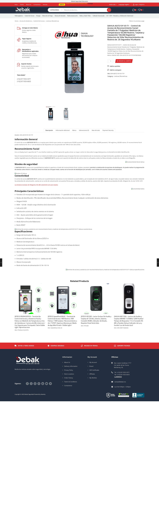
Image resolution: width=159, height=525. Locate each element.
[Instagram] (35, 383)
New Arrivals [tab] (96, 130)
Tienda (22, 4)
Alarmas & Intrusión (60, 15)
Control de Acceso (29, 15)
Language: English (124, 4)
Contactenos (36, 4)
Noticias (45, 4)
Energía (38, 15)
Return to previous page (136, 21)
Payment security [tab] (108, 130)
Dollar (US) (112, 4)
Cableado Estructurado (98, 15)
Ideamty (43, 394)
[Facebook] (27, 383)
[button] (62, 5)
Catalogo (90, 3)
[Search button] (109, 10)
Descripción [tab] (49, 130)
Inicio (16, 4)
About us (28, 4)
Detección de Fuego (47, 15)
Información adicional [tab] (63, 130)
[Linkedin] (42, 383)
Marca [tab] (74, 130)
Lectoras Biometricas (52, 21)
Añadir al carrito (125, 61)
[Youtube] (46, 383)
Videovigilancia (19, 15)
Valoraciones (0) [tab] (84, 130)
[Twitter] (31, 383)
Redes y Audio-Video (85, 15)
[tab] (49, 130)
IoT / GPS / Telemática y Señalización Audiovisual (119, 15)
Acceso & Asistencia (26, 21)
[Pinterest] (38, 383)
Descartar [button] (85, 1)
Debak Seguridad (29, 394)
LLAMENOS (118, 377)
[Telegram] (50, 383)
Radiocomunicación (72, 15)
